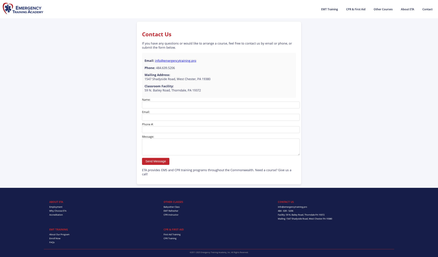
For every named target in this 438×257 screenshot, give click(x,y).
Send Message (155, 161)
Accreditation (56, 214)
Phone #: (147, 124)
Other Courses (383, 9)
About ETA (407, 9)
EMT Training (329, 9)
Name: (146, 100)
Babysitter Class (172, 206)
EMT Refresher (171, 210)
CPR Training (170, 238)
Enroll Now (54, 238)
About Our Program (59, 234)
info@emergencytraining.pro (175, 61)
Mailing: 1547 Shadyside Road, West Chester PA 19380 (305, 218)
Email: (146, 112)
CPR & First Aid (355, 9)
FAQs (52, 242)
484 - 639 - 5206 (285, 210)
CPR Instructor (171, 214)
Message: (148, 137)
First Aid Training (172, 234)
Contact (427, 9)
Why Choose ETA (57, 210)
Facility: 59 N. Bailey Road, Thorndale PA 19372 (301, 214)
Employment (55, 206)
